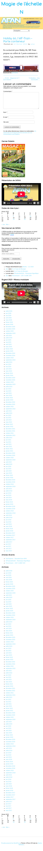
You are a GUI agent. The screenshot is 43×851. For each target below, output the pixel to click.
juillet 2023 (9, 386)
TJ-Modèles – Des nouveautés (34, 78)
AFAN (12, 234)
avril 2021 (9, 444)
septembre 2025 (10, 333)
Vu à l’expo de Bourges (19, 269)
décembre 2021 (10, 429)
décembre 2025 (10, 326)
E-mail (5, 117)
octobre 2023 (10, 382)
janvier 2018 (9, 531)
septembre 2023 (10, 384)
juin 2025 (8, 340)
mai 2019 (8, 495)
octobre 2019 (10, 484)
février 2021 (9, 449)
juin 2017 (8, 544)
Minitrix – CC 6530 (28, 267)
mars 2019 (9, 500)
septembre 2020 (10, 460)
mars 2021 (9, 446)
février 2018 (9, 528)
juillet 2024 (9, 362)
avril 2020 (9, 471)
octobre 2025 (10, 331)
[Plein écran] (38, 203)
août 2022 (9, 411)
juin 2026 (8, 313)
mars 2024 (9, 371)
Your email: (5, 251)
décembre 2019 (10, 480)
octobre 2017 (10, 537)
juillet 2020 (9, 464)
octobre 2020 (10, 457)
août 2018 (9, 515)
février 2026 (9, 322)
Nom (5, 112)
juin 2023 (8, 389)
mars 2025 (9, 346)
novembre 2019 (10, 482)
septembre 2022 (10, 409)
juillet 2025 (9, 338)
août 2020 (9, 462)
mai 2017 (8, 546)
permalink (15, 73)
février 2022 (9, 424)
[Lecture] (4, 203)
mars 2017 (9, 551)
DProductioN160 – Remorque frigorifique (26, 273)
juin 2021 (8, 440)
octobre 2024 (10, 358)
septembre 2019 (10, 486)
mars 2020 (9, 473)
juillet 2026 (9, 311)
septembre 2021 (10, 435)
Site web (5, 122)
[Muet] (34, 203)
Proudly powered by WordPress (10, 843)
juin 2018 (8, 520)
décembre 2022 (10, 402)
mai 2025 (8, 342)
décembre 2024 (10, 353)
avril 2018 (9, 524)
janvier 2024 (9, 375)
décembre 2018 (10, 506)
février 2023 (9, 397)
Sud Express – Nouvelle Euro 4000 (16, 558)
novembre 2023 (10, 380)
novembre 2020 (10, 455)
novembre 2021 (10, 431)
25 (25, 219)
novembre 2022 (10, 404)
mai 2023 (8, 391)
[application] (21, 194)
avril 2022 (9, 420)
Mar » (7, 224)
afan (33, 44)
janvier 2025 (9, 351)
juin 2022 (8, 415)
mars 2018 (9, 526)
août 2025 (9, 335)
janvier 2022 (9, 426)
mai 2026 (8, 315)
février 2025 (9, 349)
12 (30, 216)
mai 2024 (8, 366)
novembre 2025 (10, 329)
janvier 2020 (9, 477)
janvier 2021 (9, 451)
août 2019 (9, 488)
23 (13, 219)
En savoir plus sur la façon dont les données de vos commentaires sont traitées (19, 132)
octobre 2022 (10, 406)
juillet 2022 (9, 413)
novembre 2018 (10, 508)
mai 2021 (8, 442)
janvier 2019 (9, 504)
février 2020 (9, 475)
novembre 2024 (10, 355)
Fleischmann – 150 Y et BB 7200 (22, 275)
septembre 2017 (10, 540)
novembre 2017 (10, 535)
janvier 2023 (9, 400)
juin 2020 (8, 466)
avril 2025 (9, 344)
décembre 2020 (10, 453)
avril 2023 (9, 393)
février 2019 (9, 502)
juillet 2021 (9, 437)
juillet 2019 (9, 491)
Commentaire (7, 91)
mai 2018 (8, 522)
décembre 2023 (10, 378)
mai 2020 (8, 468)
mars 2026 (9, 320)
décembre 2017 (10, 533)
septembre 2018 (10, 513)
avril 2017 (9, 548)
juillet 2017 (9, 542)
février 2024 (9, 373)
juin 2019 (8, 493)
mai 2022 (8, 417)
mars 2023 (9, 395)
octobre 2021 (10, 433)
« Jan (3, 224)
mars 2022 (9, 422)
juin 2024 (8, 364)
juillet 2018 (9, 517)
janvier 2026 (9, 324)
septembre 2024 (10, 360)
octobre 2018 (10, 511)
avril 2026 (9, 318)
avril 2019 (9, 497)
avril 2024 (9, 369)
